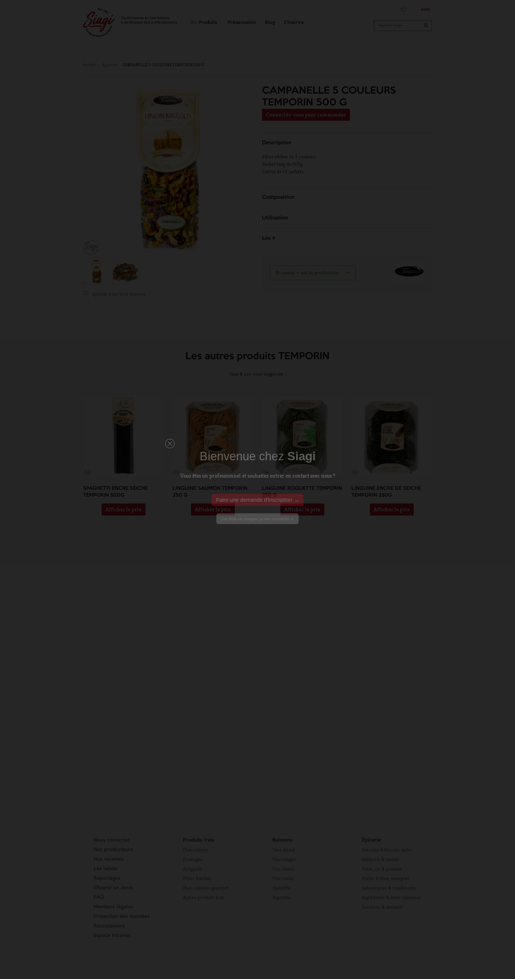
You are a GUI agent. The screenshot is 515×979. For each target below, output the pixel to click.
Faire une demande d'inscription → (257, 500)
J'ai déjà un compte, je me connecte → (257, 518)
